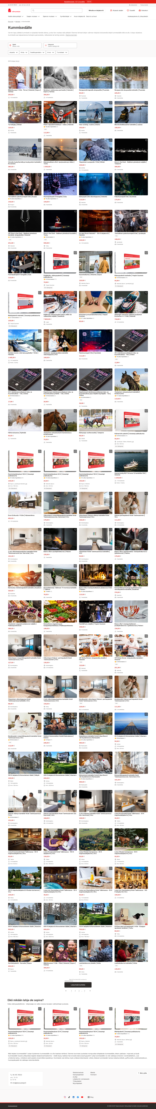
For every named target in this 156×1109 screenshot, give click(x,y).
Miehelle (17, 21)
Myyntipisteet (77, 1083)
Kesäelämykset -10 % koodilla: (74, 2)
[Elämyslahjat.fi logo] (14, 11)
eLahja (75, 1077)
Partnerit (93, 1075)
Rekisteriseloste (78, 1072)
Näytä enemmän (71, 35)
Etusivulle (10, 21)
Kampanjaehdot (78, 1075)
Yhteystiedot (77, 1081)
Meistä (92, 1072)
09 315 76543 (17, 1075)
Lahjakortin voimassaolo (81, 1079)
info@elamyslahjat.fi (19, 1083)
